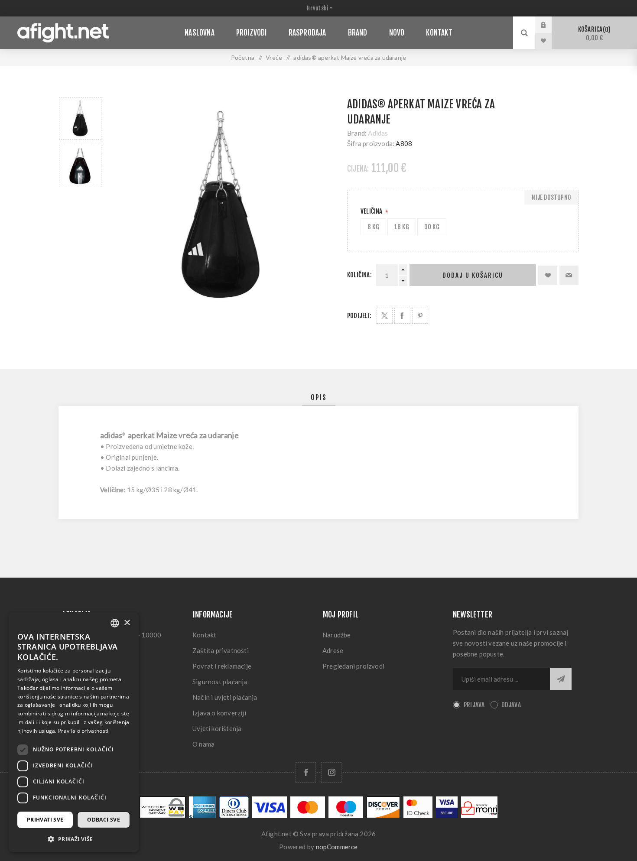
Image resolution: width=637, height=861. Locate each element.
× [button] (127, 623)
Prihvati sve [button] (45, 819)
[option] (80, 118)
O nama (203, 744)
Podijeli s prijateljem (568, 275)
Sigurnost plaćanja (219, 682)
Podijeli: (359, 316)
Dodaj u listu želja (547, 275)
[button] (73, 839)
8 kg (373, 227)
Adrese (332, 650)
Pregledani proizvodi (353, 666)
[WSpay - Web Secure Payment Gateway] (162, 816)
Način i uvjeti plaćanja (224, 697)
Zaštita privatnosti (220, 650)
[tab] (318, 397)
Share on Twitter (385, 316)
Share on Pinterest (420, 316)
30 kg (431, 227)
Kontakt (204, 635)
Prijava (550, 24)
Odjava (511, 705)
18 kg (401, 227)
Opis (319, 397)
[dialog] (74, 732)
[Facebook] (306, 772)
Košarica (593, 33)
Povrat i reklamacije (221, 666)
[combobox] (114, 623)
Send (561, 679)
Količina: (359, 275)
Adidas (378, 133)
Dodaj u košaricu (472, 275)
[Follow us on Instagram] (331, 772)
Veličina (372, 211)
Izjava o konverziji (219, 713)
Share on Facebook (402, 316)
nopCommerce (337, 847)
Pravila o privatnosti (83, 730)
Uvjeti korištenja (216, 728)
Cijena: (358, 168)
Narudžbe (336, 635)
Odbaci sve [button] (103, 819)
